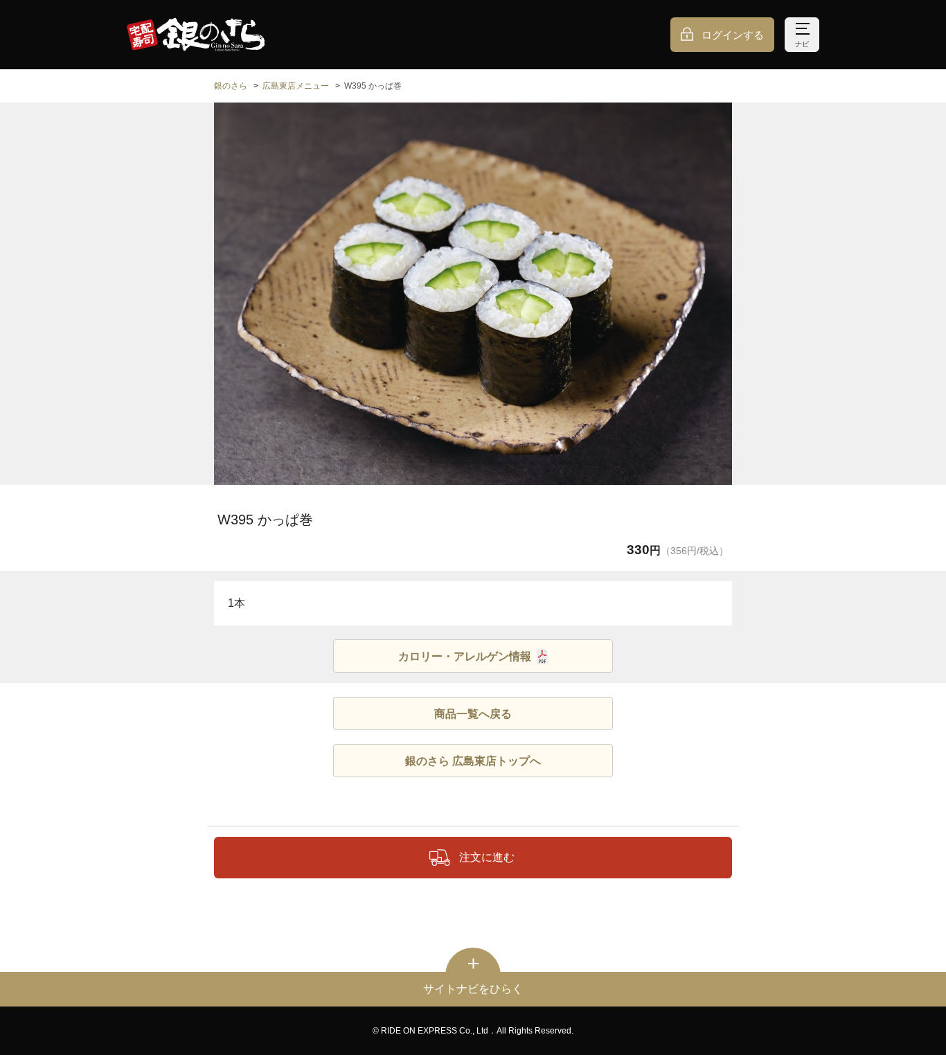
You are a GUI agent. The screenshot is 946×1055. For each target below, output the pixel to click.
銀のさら (230, 86)
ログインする (733, 35)
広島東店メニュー (295, 86)
